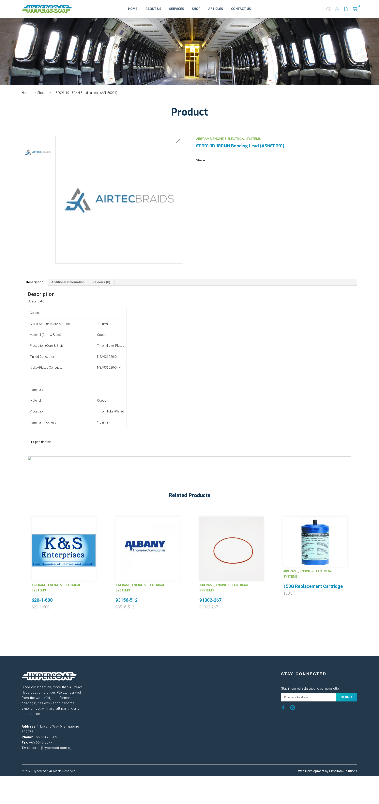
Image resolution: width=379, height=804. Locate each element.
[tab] (35, 282)
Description (34, 282)
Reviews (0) (101, 282)
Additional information (67, 282)
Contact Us (241, 9)
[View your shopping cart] (354, 9)
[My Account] (337, 9)
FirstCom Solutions (343, 771)
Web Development (311, 771)
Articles (215, 9)
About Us (153, 9)
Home (132, 9)
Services (176, 9)
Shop (196, 9)
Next (360, 556)
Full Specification (40, 442)
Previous (19, 556)
